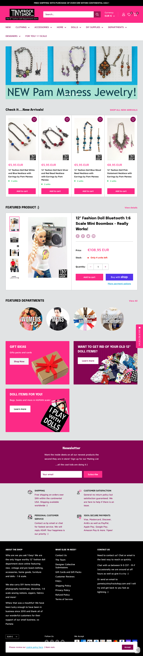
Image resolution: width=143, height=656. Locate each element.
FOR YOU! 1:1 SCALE (36, 36)
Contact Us (61, 555)
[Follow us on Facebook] (47, 642)
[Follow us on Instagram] (52, 642)
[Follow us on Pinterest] (57, 642)
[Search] (97, 14)
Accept (127, 647)
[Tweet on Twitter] (88, 236)
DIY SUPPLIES (93, 27)
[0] (129, 14)
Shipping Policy (63, 585)
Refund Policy (62, 594)
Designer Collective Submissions (65, 566)
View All (133, 301)
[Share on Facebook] (78, 236)
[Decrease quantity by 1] (91, 267)
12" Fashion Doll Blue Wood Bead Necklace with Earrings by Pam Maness (87, 173)
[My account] (123, 14)
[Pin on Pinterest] (83, 236)
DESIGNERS (11, 36)
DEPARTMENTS (116, 27)
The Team (60, 559)
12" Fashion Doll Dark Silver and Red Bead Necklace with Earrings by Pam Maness (54, 175)
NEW (8, 27)
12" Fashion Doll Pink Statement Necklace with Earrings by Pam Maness (119, 173)
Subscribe (93, 474)
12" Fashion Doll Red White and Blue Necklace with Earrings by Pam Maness (21, 173)
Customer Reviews (64, 576)
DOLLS (74, 27)
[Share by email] (94, 236)
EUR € (10, 636)
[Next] (137, 156)
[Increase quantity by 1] (105, 267)
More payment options (119, 283)
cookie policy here (34, 647)
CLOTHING (21, 27)
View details (131, 207)
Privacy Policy (62, 590)
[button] (34, 119)
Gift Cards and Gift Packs (68, 572)
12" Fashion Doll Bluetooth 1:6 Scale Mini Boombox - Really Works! (103, 223)
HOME (60, 27)
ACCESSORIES (41, 27)
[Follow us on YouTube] (63, 642)
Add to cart (22, 191)
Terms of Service (64, 599)
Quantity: (81, 266)
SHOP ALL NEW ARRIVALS (124, 110)
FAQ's (58, 581)
